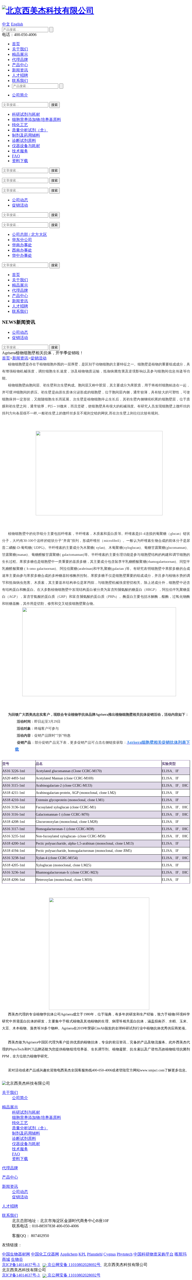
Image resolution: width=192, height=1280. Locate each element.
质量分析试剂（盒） (30, 130)
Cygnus (110, 1254)
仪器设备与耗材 (26, 146)
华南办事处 (22, 245)
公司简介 (20, 95)
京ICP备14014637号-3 (21, 1265)
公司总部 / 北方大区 (29, 234)
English (17, 24)
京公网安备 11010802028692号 (74, 1265)
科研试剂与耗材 (26, 114)
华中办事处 (22, 255)
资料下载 (20, 161)
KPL (82, 1254)
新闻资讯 (20, 70)
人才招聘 (20, 75)
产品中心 (20, 65)
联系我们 (20, 80)
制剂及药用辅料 (26, 135)
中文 (6, 24)
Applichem (69, 1254)
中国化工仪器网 (45, 1254)
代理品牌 (20, 59)
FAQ (16, 156)
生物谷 (17, 1259)
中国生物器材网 (16, 1254)
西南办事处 (22, 250)
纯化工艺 (20, 125)
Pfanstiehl (94, 1254)
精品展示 (20, 54)
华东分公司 (22, 240)
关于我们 (20, 49)
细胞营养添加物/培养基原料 (36, 119)
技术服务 (20, 151)
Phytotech (124, 1254)
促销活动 (20, 205)
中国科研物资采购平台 (154, 1254)
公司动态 (20, 200)
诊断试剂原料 (24, 140)
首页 (16, 44)
